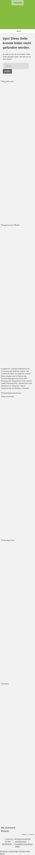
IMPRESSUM (6, 844)
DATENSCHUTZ (21, 842)
